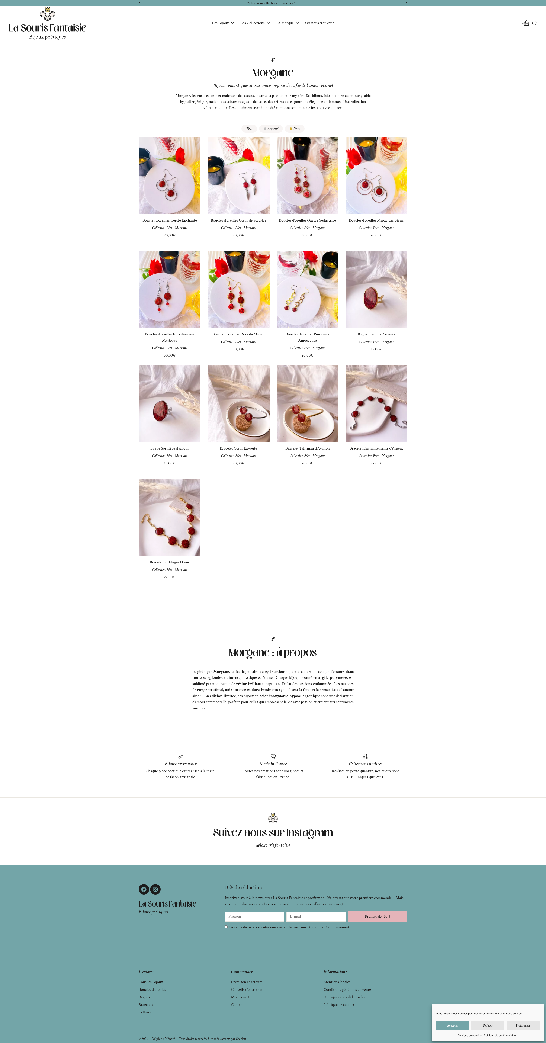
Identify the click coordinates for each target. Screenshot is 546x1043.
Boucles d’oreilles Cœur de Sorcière (238, 220)
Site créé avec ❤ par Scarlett (227, 1039)
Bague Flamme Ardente (376, 334)
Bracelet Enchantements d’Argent (376, 448)
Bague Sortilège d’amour (169, 448)
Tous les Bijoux (151, 982)
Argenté (272, 128)
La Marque (285, 23)
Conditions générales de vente (347, 989)
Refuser (488, 1026)
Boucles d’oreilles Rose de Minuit (238, 334)
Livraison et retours (246, 982)
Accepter (452, 1026)
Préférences (523, 1026)
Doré (296, 128)
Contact (237, 1004)
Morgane (181, 227)
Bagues (144, 997)
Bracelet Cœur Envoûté (238, 448)
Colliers (145, 1012)
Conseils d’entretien (246, 989)
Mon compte (241, 997)
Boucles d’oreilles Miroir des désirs (376, 220)
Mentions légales (337, 982)
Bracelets (146, 1004)
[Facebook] (144, 889)
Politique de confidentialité (500, 1035)
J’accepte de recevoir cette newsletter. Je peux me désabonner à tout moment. (289, 927)
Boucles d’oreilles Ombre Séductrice (307, 220)
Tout (249, 128)
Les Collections (252, 23)
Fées (169, 227)
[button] (139, 3)
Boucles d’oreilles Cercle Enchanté (169, 220)
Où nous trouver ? (319, 23)
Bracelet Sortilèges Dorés (169, 562)
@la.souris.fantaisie (273, 845)
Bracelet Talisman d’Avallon (307, 448)
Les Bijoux (220, 23)
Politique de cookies (470, 1035)
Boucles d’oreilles (152, 989)
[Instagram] (155, 889)
